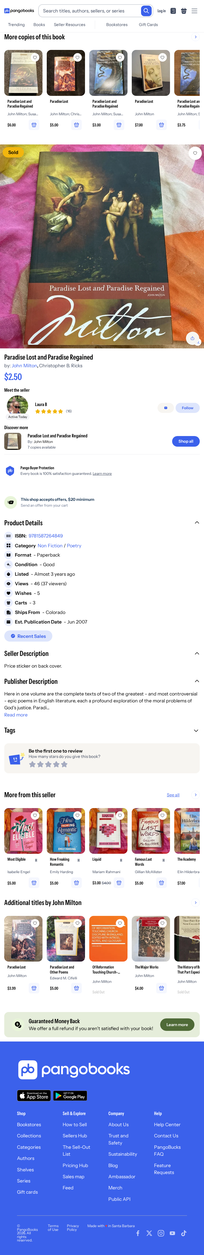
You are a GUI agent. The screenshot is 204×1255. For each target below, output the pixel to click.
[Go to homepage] (19, 11)
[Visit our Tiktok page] (184, 1233)
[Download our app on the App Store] (34, 1095)
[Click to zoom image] (102, 246)
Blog (113, 1165)
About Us (118, 1124)
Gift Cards (148, 24)
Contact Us (166, 1135)
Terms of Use (53, 1228)
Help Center (167, 1124)
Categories (29, 1147)
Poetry (74, 545)
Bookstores (117, 24)
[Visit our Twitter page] (149, 1233)
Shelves (25, 1169)
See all (173, 795)
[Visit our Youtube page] (172, 1233)
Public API (119, 1199)
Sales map (73, 1176)
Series (23, 1181)
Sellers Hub (75, 1135)
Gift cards (27, 1192)
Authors (25, 1158)
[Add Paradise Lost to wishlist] (35, 923)
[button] (102, 523)
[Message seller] (166, 408)
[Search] (146, 11)
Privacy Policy (73, 1228)
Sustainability (122, 1154)
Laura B (41, 404)
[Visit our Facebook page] (138, 1233)
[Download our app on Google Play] (70, 1096)
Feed (68, 1187)
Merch (115, 1187)
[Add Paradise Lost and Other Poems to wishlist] (77, 923)
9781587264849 (46, 536)
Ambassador (121, 1176)
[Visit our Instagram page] (161, 1233)
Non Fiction (50, 545)
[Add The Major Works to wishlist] (162, 923)
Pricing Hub (75, 1165)
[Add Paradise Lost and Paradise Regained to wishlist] (195, 153)
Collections (29, 1135)
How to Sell (75, 1124)
